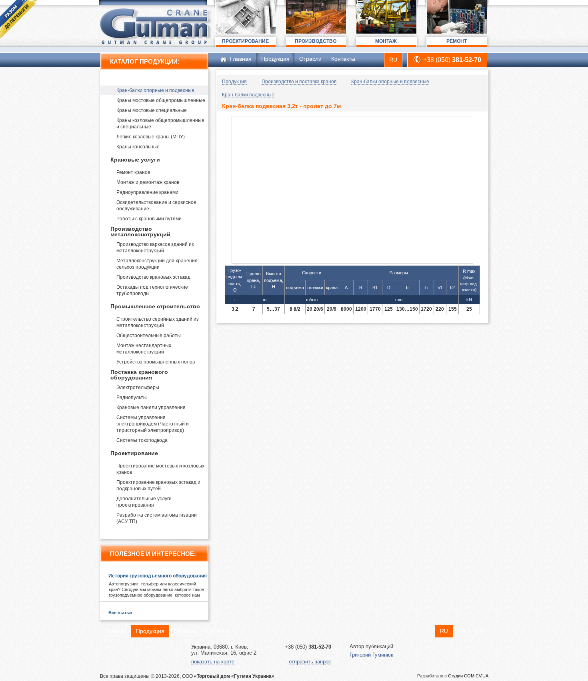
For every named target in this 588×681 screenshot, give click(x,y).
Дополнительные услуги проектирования (144, 502)
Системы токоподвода (142, 440)
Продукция (275, 59)
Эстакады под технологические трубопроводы (152, 290)
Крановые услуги (135, 159)
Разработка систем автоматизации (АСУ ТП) (156, 518)
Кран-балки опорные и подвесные (155, 90)
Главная (241, 59)
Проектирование (134, 453)
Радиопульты (131, 397)
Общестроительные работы (148, 335)
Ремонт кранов (133, 172)
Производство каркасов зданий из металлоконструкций (155, 248)
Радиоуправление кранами (147, 192)
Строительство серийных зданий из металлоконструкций (157, 322)
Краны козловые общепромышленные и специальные (160, 124)
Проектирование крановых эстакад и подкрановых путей (158, 485)
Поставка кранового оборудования (139, 375)
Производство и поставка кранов (158, 77)
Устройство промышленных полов (155, 362)
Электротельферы (137, 387)
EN (479, 631)
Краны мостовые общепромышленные (160, 100)
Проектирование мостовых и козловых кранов (160, 469)
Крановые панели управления (151, 407)
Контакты (343, 59)
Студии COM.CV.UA (468, 675)
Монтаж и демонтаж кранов (147, 182)
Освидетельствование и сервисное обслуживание (156, 206)
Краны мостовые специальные (151, 110)
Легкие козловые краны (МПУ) (150, 137)
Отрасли (310, 59)
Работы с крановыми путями (149, 219)
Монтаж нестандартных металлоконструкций (143, 349)
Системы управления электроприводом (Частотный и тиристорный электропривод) (152, 424)
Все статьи (120, 612)
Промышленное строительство (155, 306)
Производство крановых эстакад (153, 277)
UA (462, 631)
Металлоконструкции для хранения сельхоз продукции (157, 264)
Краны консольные (138, 147)
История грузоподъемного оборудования (157, 576)
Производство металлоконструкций (140, 232)
